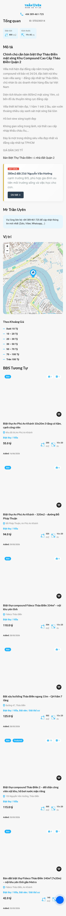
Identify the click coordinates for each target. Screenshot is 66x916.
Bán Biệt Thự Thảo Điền (17, 157)
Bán (8, 377)
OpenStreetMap (52, 313)
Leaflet (44, 313)
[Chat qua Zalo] (60, 900)
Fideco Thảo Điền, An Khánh (18, 887)
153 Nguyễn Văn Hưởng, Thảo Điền (22, 796)
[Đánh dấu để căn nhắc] (58, 414)
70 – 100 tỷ (12, 354)
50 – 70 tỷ (12, 349)
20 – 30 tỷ (12, 339)
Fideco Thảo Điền (13, 614)
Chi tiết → (16, 194)
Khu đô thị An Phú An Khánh (19, 432)
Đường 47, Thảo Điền (15, 705)
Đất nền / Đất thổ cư (29, 710)
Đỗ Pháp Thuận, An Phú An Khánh (21, 523)
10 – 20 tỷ (12, 333)
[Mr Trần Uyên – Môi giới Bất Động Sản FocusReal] (33, 6)
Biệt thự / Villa (10, 437)
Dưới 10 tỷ (12, 328)
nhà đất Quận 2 (45, 157)
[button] (33, 273)
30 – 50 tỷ (12, 344)
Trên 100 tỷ (12, 359)
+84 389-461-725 (34, 14)
